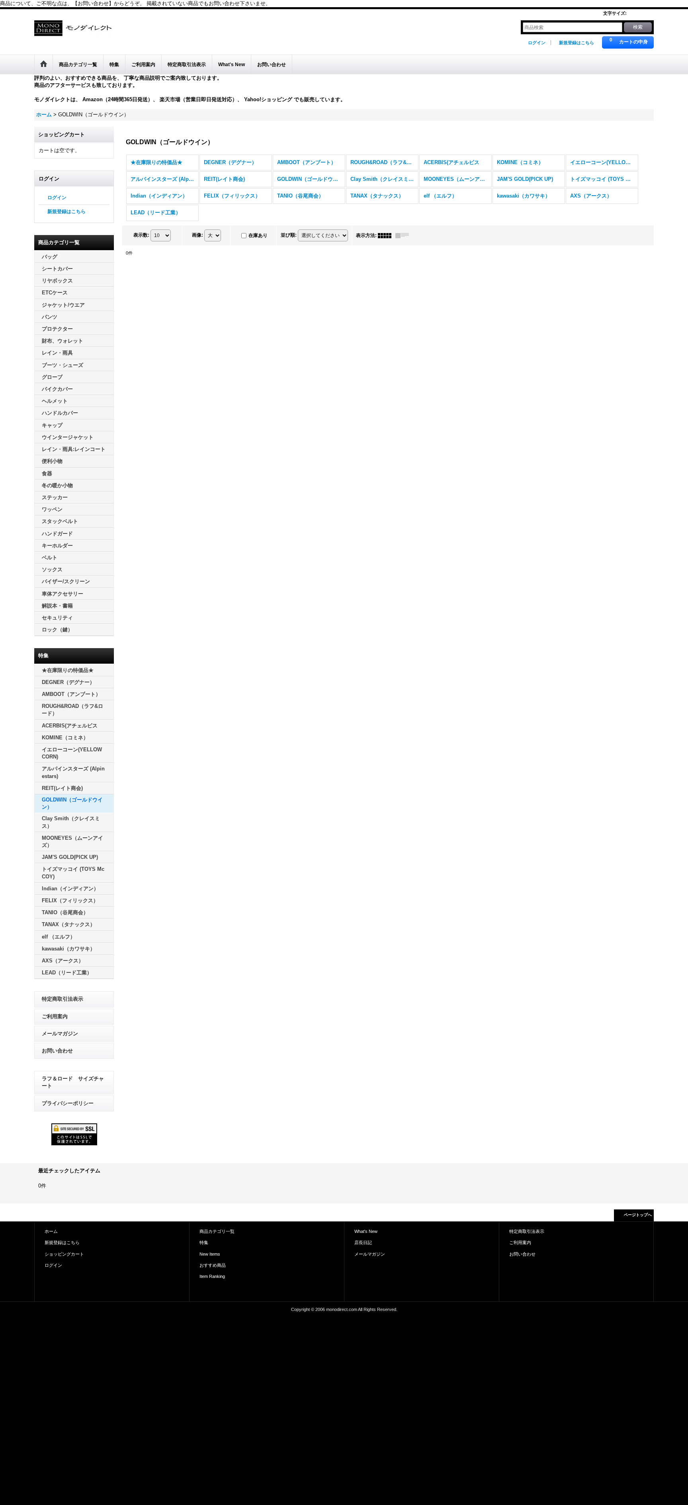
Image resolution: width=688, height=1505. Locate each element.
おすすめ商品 (212, 1265)
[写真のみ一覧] (386, 235)
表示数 (141, 235)
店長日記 (363, 1242)
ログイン (536, 42)
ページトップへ (638, 1215)
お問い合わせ (57, 1051)
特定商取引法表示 (62, 999)
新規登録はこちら (576, 42)
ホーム (51, 1231)
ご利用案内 (55, 1016)
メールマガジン (60, 1034)
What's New (365, 1231)
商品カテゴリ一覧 (217, 1231)
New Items (209, 1254)
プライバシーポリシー (68, 1103)
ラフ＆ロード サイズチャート (73, 1082)
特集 (203, 1242)
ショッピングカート (64, 1254)
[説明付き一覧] (404, 235)
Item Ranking (212, 1276)
